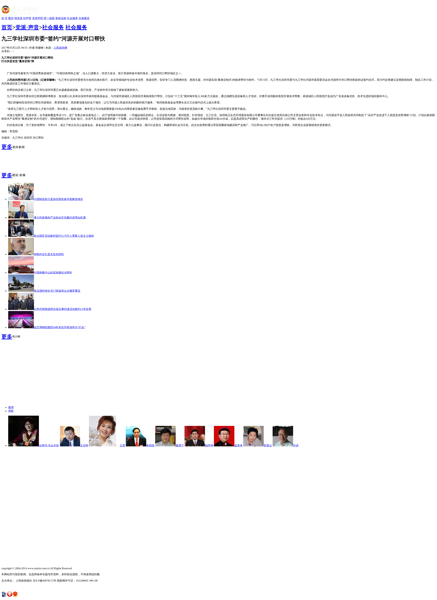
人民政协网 (60, 47)
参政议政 (60, 18)
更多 (6, 147)
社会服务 (72, 18)
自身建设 (84, 18)
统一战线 (49, 18)
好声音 (27, 18)
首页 (6, 27)
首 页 (4, 18)
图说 (11, 18)
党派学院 (37, 18)
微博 (11, 407)
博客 (11, 411)
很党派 (18, 18)
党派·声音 (27, 27)
